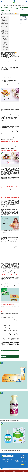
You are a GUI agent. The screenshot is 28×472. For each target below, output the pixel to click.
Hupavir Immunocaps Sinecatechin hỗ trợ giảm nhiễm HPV (24, 26)
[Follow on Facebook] (21, 455)
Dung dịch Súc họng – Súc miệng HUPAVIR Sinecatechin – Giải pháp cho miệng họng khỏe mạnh (24, 29)
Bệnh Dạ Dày (22, 9)
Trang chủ (5, 5)
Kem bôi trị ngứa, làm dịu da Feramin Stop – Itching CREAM (24, 17)
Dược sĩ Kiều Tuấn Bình (10, 13)
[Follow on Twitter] (25, 455)
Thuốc (7, 5)
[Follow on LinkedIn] (21, 457)
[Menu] (1, 2)
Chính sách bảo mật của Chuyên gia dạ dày (17, 462)
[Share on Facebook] (3, 13)
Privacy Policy (16, 458)
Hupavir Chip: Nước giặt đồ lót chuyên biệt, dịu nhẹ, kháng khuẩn (24, 19)
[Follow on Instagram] (23, 455)
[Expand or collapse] (8, 17)
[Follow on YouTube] (23, 457)
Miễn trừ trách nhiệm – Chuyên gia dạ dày (17, 460)
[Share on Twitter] (4, 13)
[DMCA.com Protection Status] (23, 464)
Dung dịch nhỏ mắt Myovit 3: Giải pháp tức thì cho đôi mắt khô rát (23, 23)
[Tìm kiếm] (26, 1)
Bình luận (2, 350)
